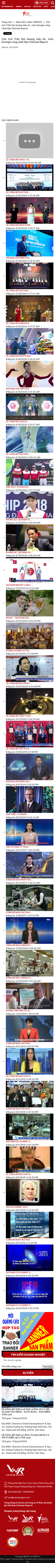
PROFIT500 (37, 6)
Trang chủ (7, 22)
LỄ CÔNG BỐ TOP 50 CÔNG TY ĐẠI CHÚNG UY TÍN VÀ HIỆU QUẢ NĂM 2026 (25, 1436)
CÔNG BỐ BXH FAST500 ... (19, 912)
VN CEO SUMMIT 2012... (17, 1207)
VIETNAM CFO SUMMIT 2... (19, 1305)
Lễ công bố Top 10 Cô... (18, 748)
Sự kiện (28, 1373)
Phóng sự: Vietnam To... (19, 519)
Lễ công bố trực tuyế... (19, 716)
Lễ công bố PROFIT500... (19, 225)
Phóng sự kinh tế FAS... (18, 650)
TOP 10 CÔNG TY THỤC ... (18, 847)
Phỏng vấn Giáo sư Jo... (19, 1010)
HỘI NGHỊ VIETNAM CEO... (18, 781)
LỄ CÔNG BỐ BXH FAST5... (19, 1076)
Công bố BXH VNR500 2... (19, 945)
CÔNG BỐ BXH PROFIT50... (19, 879)
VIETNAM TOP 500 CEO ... (18, 388)
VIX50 (46, 6)
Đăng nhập (43, 3)
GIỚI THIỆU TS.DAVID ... (17, 814)
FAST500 (27, 6)
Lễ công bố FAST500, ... (18, 192)
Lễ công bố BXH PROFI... (19, 683)
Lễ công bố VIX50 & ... (17, 421)
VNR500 (18, 6)
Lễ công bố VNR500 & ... (18, 323)
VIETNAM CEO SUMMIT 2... (19, 1141)
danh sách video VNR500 (29, 22)
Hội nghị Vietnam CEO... (18, 258)
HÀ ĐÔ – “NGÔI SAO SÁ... (18, 618)
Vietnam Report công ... (19, 585)
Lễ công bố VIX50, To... (18, 159)
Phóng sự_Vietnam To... (19, 552)
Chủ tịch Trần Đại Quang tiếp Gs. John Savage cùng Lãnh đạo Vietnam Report (26, 25)
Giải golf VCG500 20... (18, 487)
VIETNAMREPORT (7, 6)
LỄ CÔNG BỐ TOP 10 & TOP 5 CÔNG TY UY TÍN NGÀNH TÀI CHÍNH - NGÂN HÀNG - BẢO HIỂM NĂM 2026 (26, 1412)
